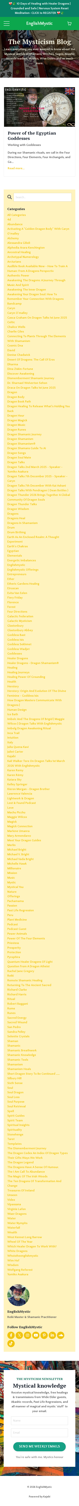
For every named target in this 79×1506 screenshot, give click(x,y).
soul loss (13, 1097)
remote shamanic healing (24, 980)
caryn (11, 308)
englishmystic (16, 565)
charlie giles (15, 331)
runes (11, 1013)
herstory (13, 686)
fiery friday (15, 597)
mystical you (15, 887)
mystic (11, 882)
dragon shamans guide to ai (26, 448)
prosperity (14, 947)
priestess (13, 943)
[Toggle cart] (69, 23)
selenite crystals (18, 1036)
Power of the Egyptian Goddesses (32, 135)
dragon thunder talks (22, 504)
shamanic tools (17, 1059)
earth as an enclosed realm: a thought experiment (33, 539)
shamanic (13, 1045)
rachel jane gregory (20, 971)
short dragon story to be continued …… (33, 1073)
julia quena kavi (18, 747)
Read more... (16, 168)
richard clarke (17, 989)
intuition (12, 737)
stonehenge (15, 1134)
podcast (12, 924)
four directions (17, 611)
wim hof (13, 1260)
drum (11, 527)
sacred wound (17, 1022)
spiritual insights (18, 1125)
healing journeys (18, 672)
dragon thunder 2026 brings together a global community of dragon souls (38, 497)
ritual (11, 999)
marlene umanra (18, 831)
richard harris (16, 994)
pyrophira (13, 957)
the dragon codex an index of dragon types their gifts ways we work (37, 1155)
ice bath (12, 714)
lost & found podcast (21, 803)
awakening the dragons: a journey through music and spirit (36, 283)
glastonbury (15, 625)
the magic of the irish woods (27, 1176)
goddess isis (15, 639)
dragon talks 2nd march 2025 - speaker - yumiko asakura (34, 469)
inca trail (13, 733)
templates (14, 1143)
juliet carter (15, 751)
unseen (12, 1195)
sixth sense (15, 1083)
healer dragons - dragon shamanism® (33, 663)
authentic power (18, 275)
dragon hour (15, 415)
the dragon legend (20, 1162)
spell (10, 1111)
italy (10, 742)
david (11, 350)
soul (10, 1087)
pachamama (15, 901)
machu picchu (16, 812)
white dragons (17, 1251)
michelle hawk (17, 863)
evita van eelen (17, 593)
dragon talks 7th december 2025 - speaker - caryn (37, 479)
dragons (12, 513)
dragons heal (16, 518)
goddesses (14, 653)
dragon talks (16, 462)
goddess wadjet (18, 649)
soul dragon (15, 1092)
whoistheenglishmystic (22, 1255)
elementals (14, 555)
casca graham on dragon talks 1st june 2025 (37, 317)
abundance (15, 224)
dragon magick (17, 420)
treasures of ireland (21, 1190)
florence (13, 602)
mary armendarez (19, 835)
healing (12, 667)
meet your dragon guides (24, 840)
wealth (12, 1232)
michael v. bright (18, 854)
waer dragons (16, 1213)
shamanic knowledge (21, 1055)
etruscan (13, 588)
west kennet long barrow (24, 1237)
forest (11, 607)
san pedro (14, 1027)
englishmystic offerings (22, 569)
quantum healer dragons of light (30, 961)
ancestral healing (19, 252)
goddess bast (16, 635)
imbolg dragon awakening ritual (29, 728)
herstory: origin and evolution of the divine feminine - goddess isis (36, 693)
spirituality (14, 1129)
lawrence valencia (19, 793)
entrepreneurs (16, 574)
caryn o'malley (17, 313)
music (11, 877)
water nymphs (17, 1223)
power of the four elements (26, 938)
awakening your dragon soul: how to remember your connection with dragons (35, 297)
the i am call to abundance (26, 1171)
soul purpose (15, 1101)
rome (11, 1008)
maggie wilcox (17, 817)
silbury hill (14, 1078)
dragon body (15, 397)
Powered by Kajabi (39, 1496)
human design (17, 709)
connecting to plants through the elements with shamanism (36, 339)
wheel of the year (20, 1241)
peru (10, 915)
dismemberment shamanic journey (30, 378)
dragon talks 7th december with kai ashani (36, 485)
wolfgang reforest (20, 1269)
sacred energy (16, 1017)
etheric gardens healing (23, 583)
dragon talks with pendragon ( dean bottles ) (37, 490)
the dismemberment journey (26, 1148)
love (10, 807)
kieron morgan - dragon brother (28, 789)
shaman (12, 1041)
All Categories (16, 215)
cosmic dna (15, 345)
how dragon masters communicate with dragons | (34, 703)
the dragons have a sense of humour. (33, 1167)
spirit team (15, 1120)
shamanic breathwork (22, 1050)
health (11, 681)
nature (12, 891)
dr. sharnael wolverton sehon (27, 383)
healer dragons (17, 658)
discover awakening (20, 373)
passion (12, 905)
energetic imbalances (21, 560)
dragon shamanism (20, 439)
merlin (11, 845)
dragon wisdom (18, 509)
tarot (11, 1139)
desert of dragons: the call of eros (31, 359)
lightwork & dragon (20, 798)
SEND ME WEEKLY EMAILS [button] (39, 1446)
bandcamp (14, 303)
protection (14, 952)
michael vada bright (20, 859)
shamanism (15, 1064)
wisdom (13, 1265)
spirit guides (15, 1115)
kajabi (11, 756)
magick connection (20, 826)
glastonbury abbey (20, 630)
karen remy (15, 770)
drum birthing (16, 532)
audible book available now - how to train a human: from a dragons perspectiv (37, 269)
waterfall (13, 1227)
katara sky (14, 779)
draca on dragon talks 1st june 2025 (31, 387)
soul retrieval (16, 1106)
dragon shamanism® (21, 443)
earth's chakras (17, 546)
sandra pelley (16, 1031)
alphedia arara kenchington (26, 247)
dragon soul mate (19, 457)
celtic (11, 322)
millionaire (14, 868)
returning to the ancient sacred (29, 985)
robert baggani (17, 1003)
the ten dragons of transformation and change (34, 1184)
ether (10, 579)
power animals (17, 933)
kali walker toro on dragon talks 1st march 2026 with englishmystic (36, 763)
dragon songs (16, 453)
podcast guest (16, 929)
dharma (12, 364)
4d (9, 219)
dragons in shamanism (22, 523)
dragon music (16, 425)
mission (12, 873)
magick (12, 821)
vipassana (14, 1204)
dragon (12, 392)
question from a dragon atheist (28, 966)
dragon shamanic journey (24, 434)
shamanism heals (19, 1069)
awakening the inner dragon (26, 289)
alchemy (13, 238)
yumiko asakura (17, 1274)
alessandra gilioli (18, 243)
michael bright (16, 849)
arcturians (14, 261)
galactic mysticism (19, 621)
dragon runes (16, 429)
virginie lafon (16, 1209)
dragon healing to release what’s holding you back (38, 409)
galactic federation (20, 616)
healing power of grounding (26, 677)
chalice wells (16, 327)
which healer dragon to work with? (32, 1246)
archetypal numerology (23, 257)
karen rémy (15, 775)
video (11, 1199)
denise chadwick (18, 355)
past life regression (20, 910)
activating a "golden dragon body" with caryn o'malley (38, 231)
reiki (10, 975)
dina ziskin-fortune (20, 369)
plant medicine (17, 919)
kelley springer (17, 784)
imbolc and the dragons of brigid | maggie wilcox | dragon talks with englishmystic (35, 721)
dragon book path (19, 401)
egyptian (13, 551)
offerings (13, 896)
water (11, 1218)
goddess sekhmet (19, 644)
